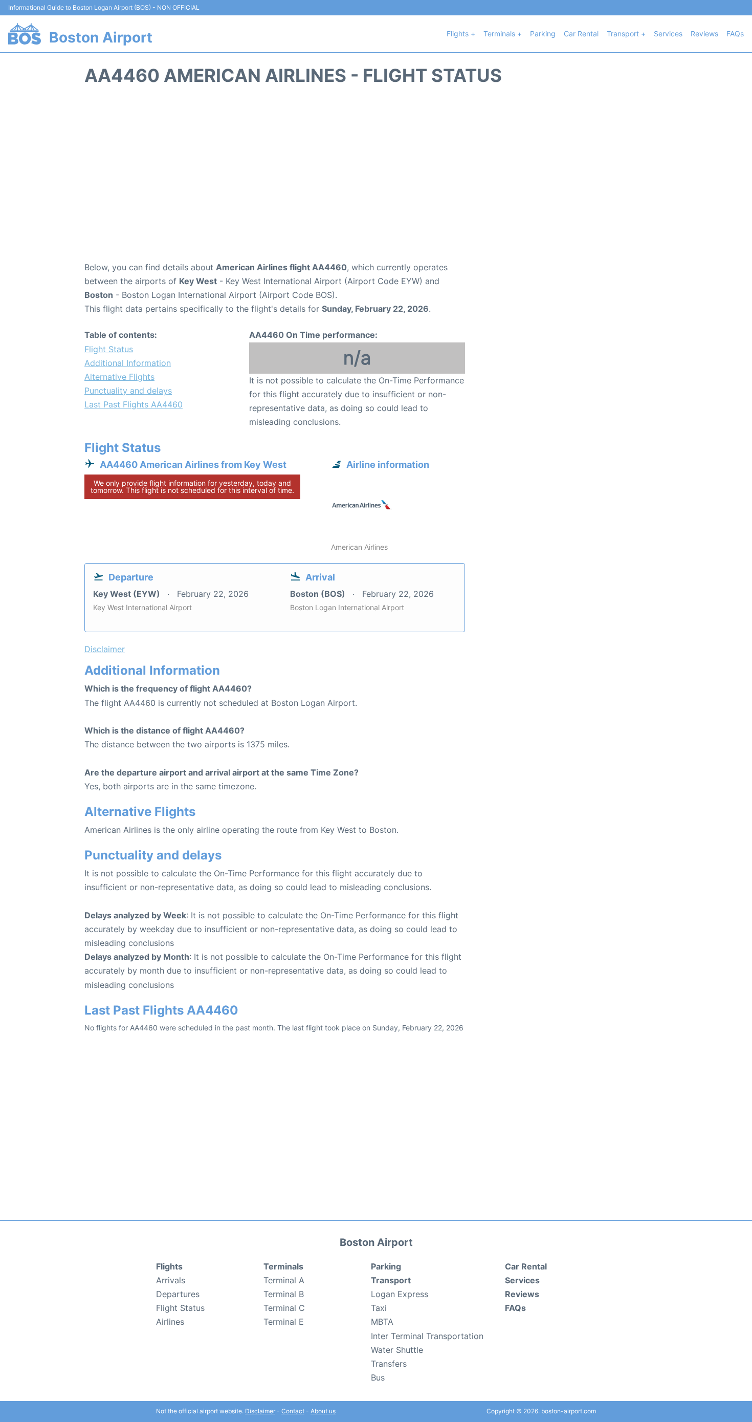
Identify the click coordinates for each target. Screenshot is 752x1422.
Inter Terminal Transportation (427, 1336)
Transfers (389, 1364)
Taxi (379, 1308)
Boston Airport (100, 37)
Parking (543, 33)
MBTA (382, 1322)
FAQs (735, 33)
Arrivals (170, 1280)
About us (323, 1411)
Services (668, 33)
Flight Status (108, 349)
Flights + (461, 33)
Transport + (626, 33)
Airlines (170, 1322)
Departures (178, 1294)
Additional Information (127, 363)
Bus (378, 1377)
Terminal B (283, 1294)
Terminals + (502, 33)
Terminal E (283, 1322)
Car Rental (581, 33)
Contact (292, 1411)
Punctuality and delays (128, 390)
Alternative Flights (119, 377)
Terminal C (284, 1308)
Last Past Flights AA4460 (133, 404)
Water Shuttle (397, 1350)
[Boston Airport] (24, 34)
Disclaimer (260, 1411)
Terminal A (283, 1280)
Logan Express (399, 1294)
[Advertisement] (376, 178)
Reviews (704, 33)
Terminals (283, 1266)
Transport (391, 1280)
